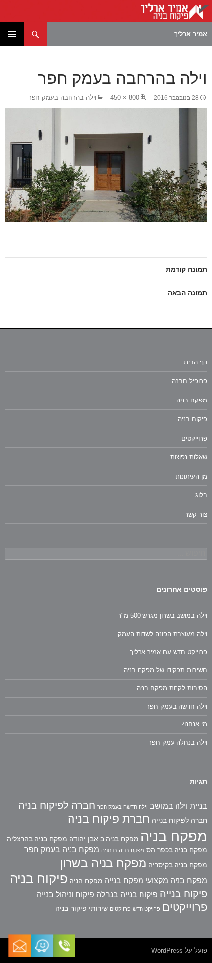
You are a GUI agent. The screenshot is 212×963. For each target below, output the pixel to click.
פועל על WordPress (179, 950)
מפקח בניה (192, 400)
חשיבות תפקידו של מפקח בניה (165, 670)
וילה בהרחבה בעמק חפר (62, 97)
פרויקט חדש (146, 909)
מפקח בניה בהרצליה (37, 839)
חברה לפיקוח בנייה (179, 820)
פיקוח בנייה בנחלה (127, 894)
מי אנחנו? (194, 724)
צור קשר (196, 514)
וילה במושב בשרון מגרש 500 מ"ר (162, 615)
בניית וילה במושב (178, 806)
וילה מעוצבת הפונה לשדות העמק (162, 634)
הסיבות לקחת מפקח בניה (172, 688)
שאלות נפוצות (188, 457)
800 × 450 (124, 97)
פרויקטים (120, 909)
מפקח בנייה (124, 880)
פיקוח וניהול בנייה (65, 894)
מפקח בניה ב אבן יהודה (104, 839)
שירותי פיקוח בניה (81, 908)
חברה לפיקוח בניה (56, 805)
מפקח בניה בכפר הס (176, 850)
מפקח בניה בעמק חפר (61, 849)
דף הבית (195, 362)
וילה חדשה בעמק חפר (176, 706)
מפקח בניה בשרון (103, 863)
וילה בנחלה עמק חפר (177, 742)
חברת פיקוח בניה (109, 818)
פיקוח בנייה (183, 893)
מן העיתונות (191, 476)
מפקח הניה (86, 880)
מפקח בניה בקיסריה (177, 865)
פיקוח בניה (192, 419)
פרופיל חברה (189, 381)
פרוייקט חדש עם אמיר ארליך (168, 652)
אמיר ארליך (190, 34)
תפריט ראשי (12, 34)
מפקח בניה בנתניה (122, 850)
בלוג (201, 495)
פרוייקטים (194, 438)
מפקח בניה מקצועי (176, 880)
